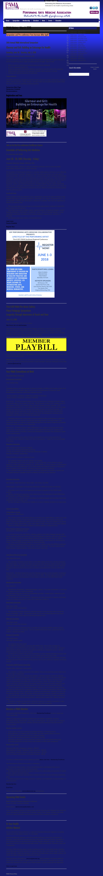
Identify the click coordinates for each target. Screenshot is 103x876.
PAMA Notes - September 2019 (78, 40)
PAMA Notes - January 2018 (78, 47)
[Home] (13, 8)
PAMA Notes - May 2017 (76, 56)
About (7, 20)
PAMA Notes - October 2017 (77, 51)
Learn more (9, 221)
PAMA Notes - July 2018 (76, 44)
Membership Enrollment (44, 713)
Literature (36, 20)
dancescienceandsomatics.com (24, 807)
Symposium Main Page (13, 87)
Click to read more (11, 866)
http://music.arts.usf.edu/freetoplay (16, 325)
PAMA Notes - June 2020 (77, 35)
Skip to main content (51, 1)
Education (58, 20)
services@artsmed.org (14, 363)
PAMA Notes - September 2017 (78, 53)
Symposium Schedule (13, 89)
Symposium (16, 20)
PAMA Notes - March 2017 (77, 58)
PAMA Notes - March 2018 (77, 46)
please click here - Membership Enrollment (52, 759)
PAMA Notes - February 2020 (78, 37)
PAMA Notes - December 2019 (78, 38)
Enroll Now (9, 787)
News (43, 20)
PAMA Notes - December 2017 (78, 49)
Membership (26, 20)
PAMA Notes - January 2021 (78, 31)
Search (71, 71)
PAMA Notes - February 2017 (78, 60)
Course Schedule (11, 223)
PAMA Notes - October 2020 (77, 33)
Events (50, 20)
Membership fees (11, 784)
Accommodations (11, 91)
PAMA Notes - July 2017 (76, 55)
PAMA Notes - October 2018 (77, 42)
